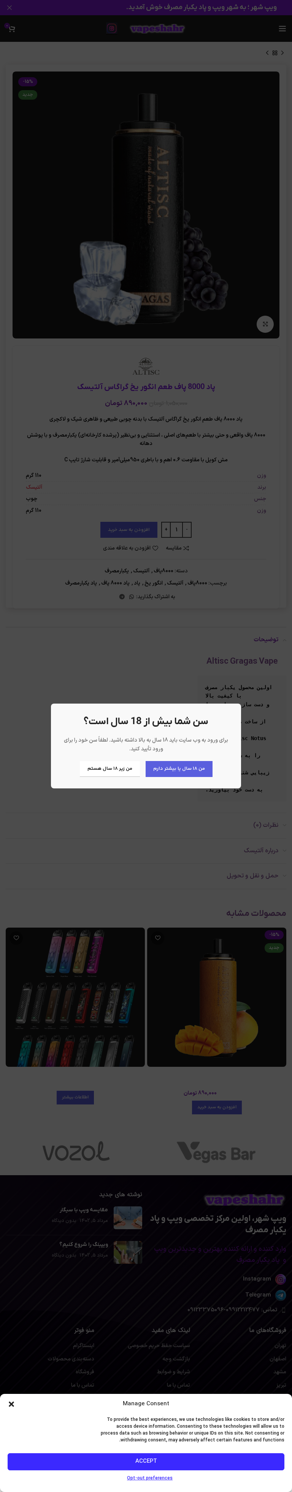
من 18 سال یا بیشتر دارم (179, 768)
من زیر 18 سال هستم (109, 768)
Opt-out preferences (150, 1478)
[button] (11, 1404)
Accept (146, 1461)
